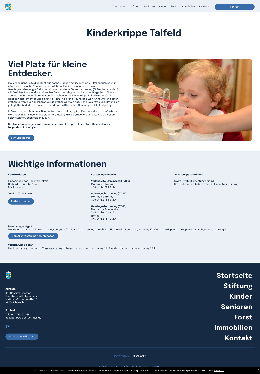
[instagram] (7, 326)
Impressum (139, 356)
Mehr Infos (219, 370)
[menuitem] (118, 7)
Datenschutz (121, 356)
